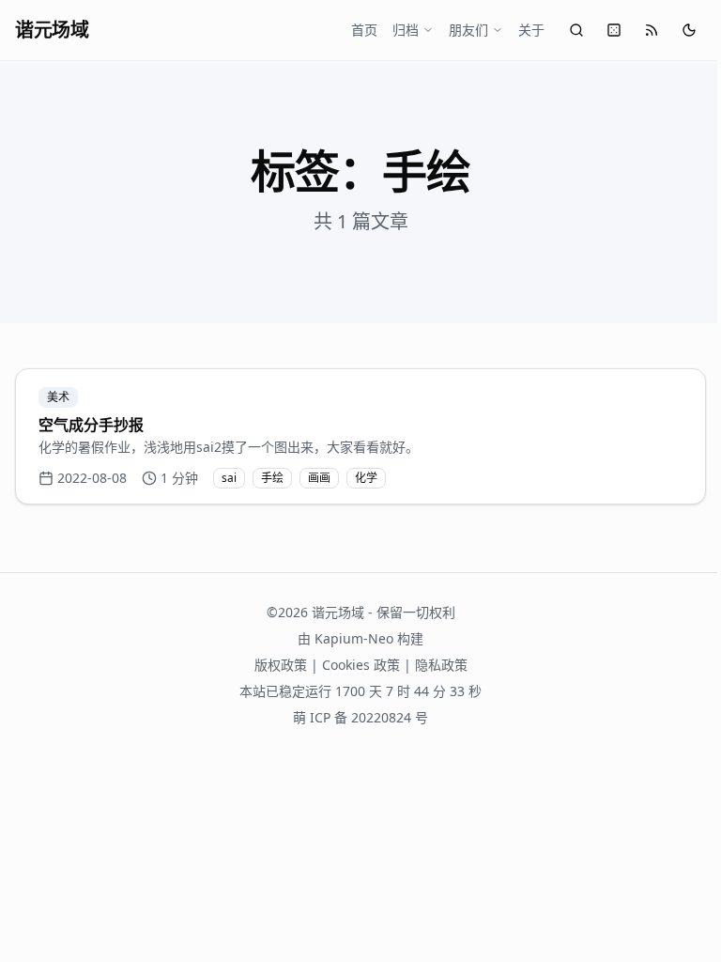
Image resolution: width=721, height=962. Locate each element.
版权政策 (280, 665)
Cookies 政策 (361, 665)
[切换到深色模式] (689, 30)
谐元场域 (51, 29)
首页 (364, 30)
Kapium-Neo (353, 638)
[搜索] (576, 30)
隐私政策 (441, 665)
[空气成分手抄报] (360, 436)
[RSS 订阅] (651, 30)
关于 (531, 30)
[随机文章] (614, 30)
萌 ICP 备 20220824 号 (360, 717)
